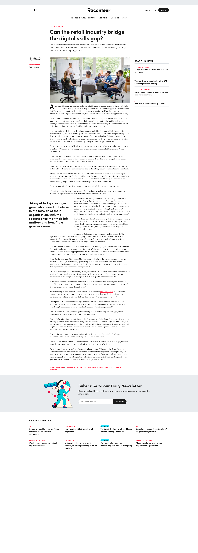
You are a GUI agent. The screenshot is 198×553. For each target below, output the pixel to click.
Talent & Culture (58, 26)
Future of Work (142, 67)
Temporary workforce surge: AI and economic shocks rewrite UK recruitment (44, 431)
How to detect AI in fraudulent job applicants (79, 430)
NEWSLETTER (150, 10)
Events (125, 18)
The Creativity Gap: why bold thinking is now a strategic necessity (116, 430)
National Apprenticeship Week (100, 367)
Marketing (102, 18)
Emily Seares (34, 64)
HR (71, 18)
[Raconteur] (99, 10)
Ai (135, 78)
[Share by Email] (39, 59)
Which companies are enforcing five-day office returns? (44, 444)
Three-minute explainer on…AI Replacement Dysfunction (149, 444)
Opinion (104, 426)
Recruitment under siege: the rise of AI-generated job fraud (151, 430)
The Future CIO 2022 (74, 367)
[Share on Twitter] (31, 59)
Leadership (114, 18)
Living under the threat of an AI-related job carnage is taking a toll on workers (81, 445)
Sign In (163, 10)
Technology (80, 18)
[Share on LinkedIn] (35, 59)
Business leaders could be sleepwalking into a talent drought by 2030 (116, 445)
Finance (91, 18)
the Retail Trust (106, 292)
